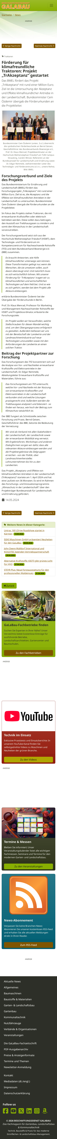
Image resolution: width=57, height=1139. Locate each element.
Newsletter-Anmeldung (17, 1067)
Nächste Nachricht (43, 46)
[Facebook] (6, 1111)
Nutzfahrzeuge (12, 1023)
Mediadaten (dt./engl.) (17, 1081)
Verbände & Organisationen (20, 1029)
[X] (21, 1111)
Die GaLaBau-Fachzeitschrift (20, 1043)
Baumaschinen (12, 993)
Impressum (10, 1087)
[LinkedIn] (29, 1111)
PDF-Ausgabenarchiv (16, 1049)
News (18, 14)
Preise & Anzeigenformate (19, 1055)
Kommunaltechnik (14, 1017)
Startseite (7, 14)
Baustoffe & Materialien (18, 999)
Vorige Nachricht (12, 46)
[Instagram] (37, 1111)
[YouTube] (13, 1111)
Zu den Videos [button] (28, 759)
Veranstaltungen (13, 1035)
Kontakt (8, 1075)
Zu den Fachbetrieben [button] (28, 652)
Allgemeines (11, 987)
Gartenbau (10, 1011)
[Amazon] (45, 1111)
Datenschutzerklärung (17, 1093)
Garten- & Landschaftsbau (19, 1005)
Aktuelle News (12, 981)
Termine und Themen (16, 1061)
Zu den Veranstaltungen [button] (28, 866)
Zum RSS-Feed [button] (28, 945)
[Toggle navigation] (51, 5)
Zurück (10, 585)
